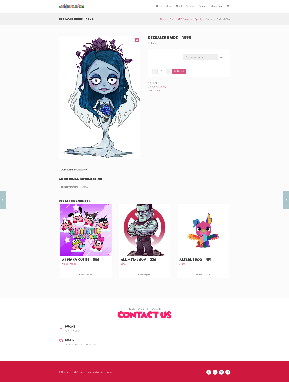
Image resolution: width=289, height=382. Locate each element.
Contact (203, 6)
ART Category (185, 19)
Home (159, 6)
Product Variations (161, 55)
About (179, 6)
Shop (169, 6)
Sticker (156, 90)
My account (216, 6)
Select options (86, 274)
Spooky (198, 19)
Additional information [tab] (74, 169)
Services (190, 6)
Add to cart (179, 71)
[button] (137, 40)
